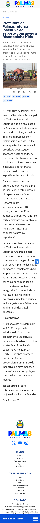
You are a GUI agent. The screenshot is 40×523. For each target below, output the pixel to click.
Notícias (20, 458)
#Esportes (16, 96)
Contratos (20, 490)
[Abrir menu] (35, 518)
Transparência (20, 461)
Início (5, 12)
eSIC (20, 483)
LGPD (20, 477)
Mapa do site (20, 493)
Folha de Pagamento (20, 485)
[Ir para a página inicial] (20, 4)
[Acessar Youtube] (20, 443)
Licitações (20, 488)
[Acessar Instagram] (26, 443)
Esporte (6, 17)
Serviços (20, 456)
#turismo (7, 96)
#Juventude (8, 100)
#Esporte (26, 96)
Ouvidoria (20, 466)
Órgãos (20, 463)
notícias (13, 12)
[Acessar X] (13, 443)
